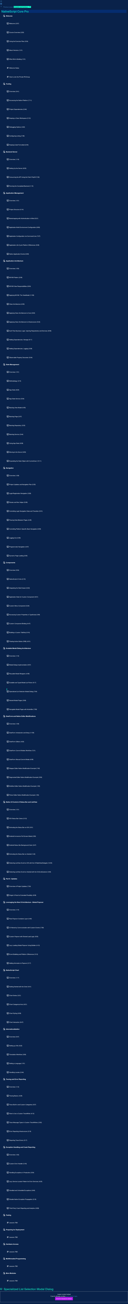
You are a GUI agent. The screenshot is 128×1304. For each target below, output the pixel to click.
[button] (1, 2)
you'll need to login (71, 1296)
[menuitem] (1, 4)
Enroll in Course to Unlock (64, 1299)
